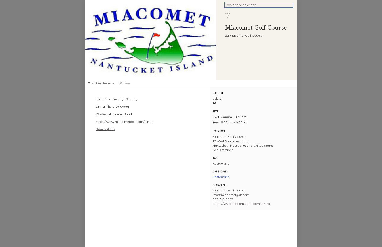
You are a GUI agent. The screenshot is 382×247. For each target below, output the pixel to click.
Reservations (105, 129)
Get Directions (223, 150)
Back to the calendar (240, 5)
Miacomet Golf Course (229, 137)
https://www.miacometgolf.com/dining (124, 122)
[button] (222, 93)
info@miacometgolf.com (231, 195)
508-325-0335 (223, 199)
